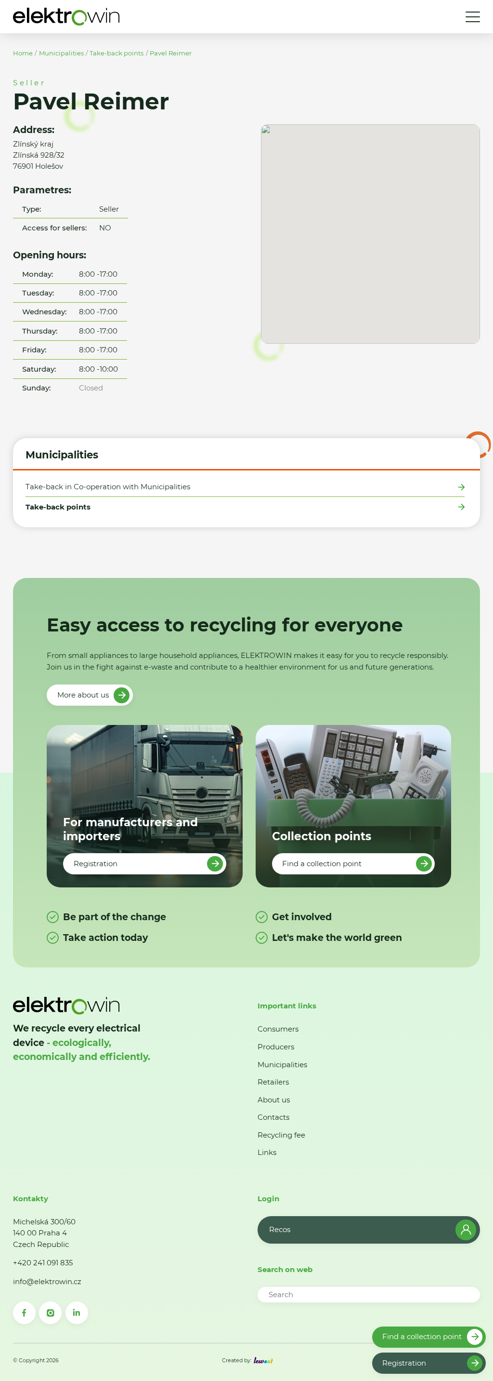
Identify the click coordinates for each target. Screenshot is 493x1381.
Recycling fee (281, 1135)
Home (23, 53)
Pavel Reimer (171, 53)
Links (267, 1152)
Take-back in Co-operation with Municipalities (108, 487)
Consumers (278, 1028)
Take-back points (116, 53)
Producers (276, 1046)
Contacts (273, 1117)
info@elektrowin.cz (47, 1281)
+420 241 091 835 (43, 1262)
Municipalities (61, 53)
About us (274, 1099)
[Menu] (473, 17)
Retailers (273, 1081)
